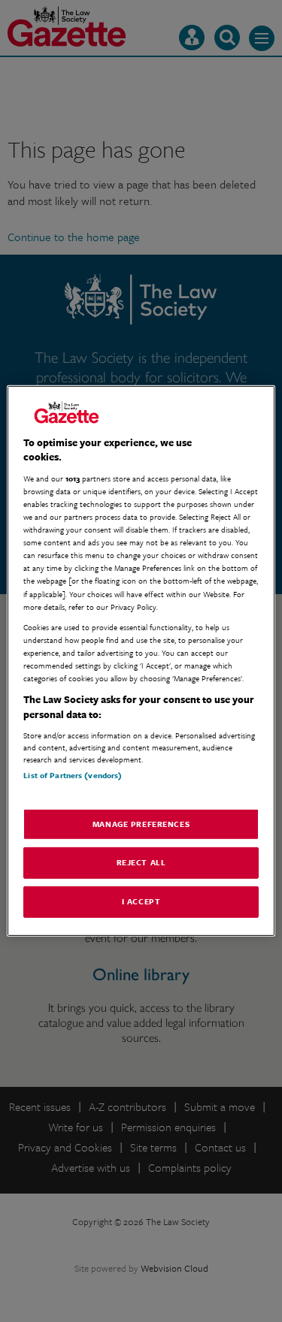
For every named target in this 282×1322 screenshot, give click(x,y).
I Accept (141, 901)
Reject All (141, 862)
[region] (140, 661)
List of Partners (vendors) (72, 775)
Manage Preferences (141, 823)
